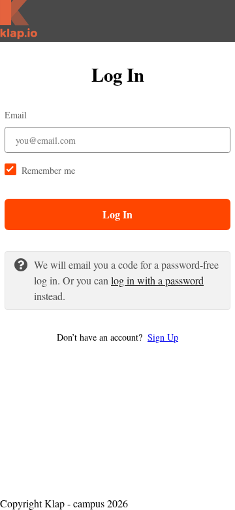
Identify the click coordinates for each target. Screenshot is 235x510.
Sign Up (163, 337)
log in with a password (157, 280)
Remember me (48, 170)
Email (16, 115)
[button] (117, 337)
